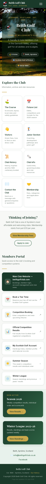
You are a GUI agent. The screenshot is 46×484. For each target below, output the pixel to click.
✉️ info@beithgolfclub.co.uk (23, 455)
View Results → (16, 412)
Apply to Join (23, 243)
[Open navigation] (41, 4)
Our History (35, 473)
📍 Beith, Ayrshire (30, 54)
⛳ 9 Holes (13, 54)
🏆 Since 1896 (23, 66)
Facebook (23, 460)
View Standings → (18, 439)
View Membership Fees (23, 235)
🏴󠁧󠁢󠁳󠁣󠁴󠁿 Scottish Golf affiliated (23, 60)
